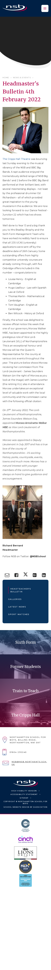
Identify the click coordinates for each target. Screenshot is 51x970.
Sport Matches (18, 614)
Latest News (17, 607)
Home (6, 77)
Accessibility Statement (24, 794)
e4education (40, 807)
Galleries (15, 599)
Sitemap (24, 798)
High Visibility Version (24, 791)
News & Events (22, 77)
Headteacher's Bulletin (20, 590)
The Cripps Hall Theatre (16, 159)
